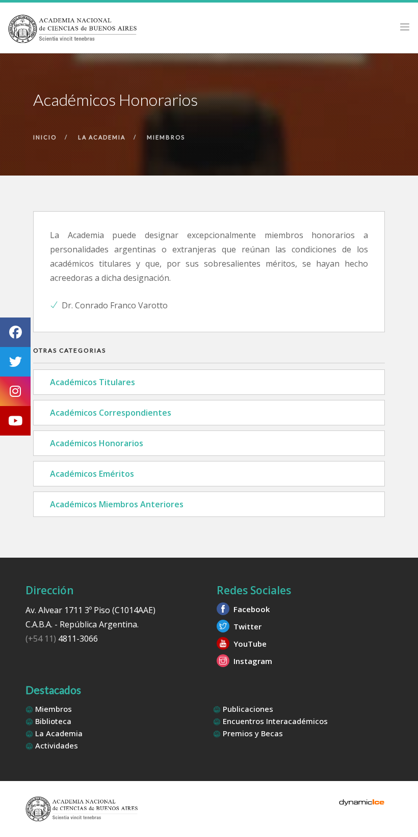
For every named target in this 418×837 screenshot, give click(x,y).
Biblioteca (52, 721)
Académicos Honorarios (96, 443)
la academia (101, 137)
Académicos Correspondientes (110, 412)
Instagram (251, 661)
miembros (166, 137)
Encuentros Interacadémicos (274, 721)
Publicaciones (247, 709)
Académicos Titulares (92, 382)
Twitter (246, 626)
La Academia (58, 733)
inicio (45, 137)
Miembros (52, 709)
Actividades (55, 745)
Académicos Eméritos (92, 473)
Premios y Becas (252, 733)
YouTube (249, 644)
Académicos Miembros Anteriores (117, 504)
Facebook (250, 609)
